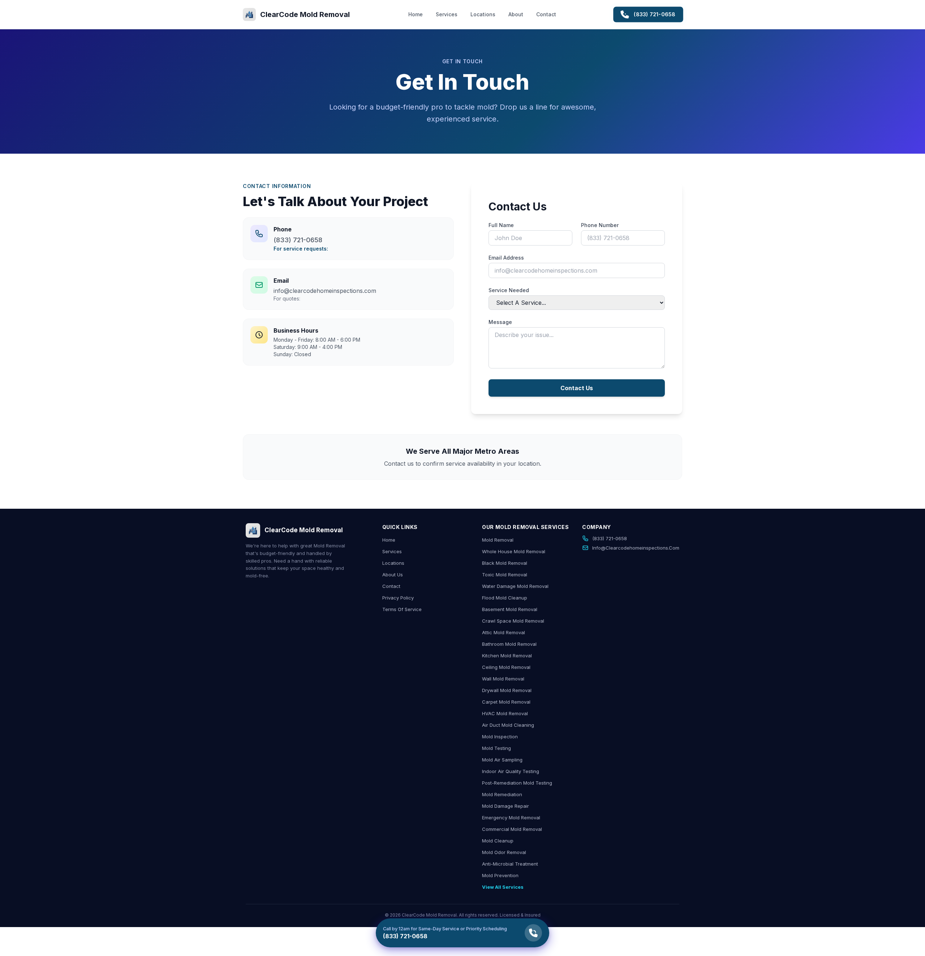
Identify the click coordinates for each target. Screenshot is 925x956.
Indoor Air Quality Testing (510, 771)
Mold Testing (496, 748)
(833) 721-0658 (655, 14)
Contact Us (576, 388)
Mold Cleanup (497, 841)
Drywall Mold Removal (507, 690)
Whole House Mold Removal (513, 551)
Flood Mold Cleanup (504, 598)
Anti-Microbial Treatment (510, 864)
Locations (482, 14)
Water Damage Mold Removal (515, 586)
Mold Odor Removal (504, 852)
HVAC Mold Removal (505, 713)
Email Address (506, 258)
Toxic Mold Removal (504, 574)
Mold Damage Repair (505, 806)
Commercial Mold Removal (512, 829)
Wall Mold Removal (503, 679)
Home (415, 14)
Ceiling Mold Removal (506, 667)
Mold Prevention (500, 875)
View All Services (503, 887)
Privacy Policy (398, 598)
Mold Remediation (502, 794)
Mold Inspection (500, 736)
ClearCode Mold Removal (303, 530)
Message (500, 322)
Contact (546, 14)
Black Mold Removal (504, 563)
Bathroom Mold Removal (509, 644)
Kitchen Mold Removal (507, 655)
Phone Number (600, 225)
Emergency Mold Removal (511, 817)
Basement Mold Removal (509, 609)
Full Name (501, 225)
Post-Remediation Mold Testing (517, 783)
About (515, 14)
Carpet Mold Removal (506, 702)
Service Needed (509, 290)
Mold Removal (497, 540)
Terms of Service (402, 609)
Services (446, 14)
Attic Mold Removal (503, 632)
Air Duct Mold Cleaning (508, 725)
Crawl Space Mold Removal (513, 621)
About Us (392, 574)
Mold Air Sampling (502, 760)
